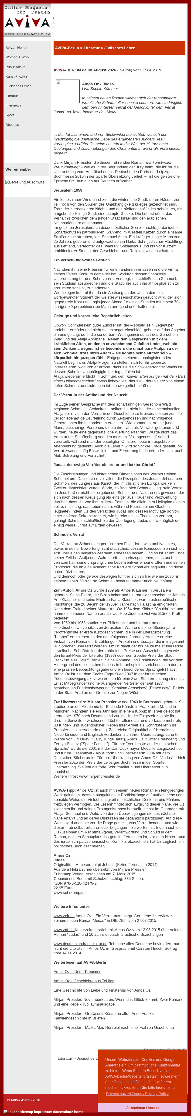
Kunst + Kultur (16, 76)
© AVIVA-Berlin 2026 (23, 1100)
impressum (43, 1112)
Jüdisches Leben (18, 86)
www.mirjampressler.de (99, 776)
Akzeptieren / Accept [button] (142, 1107)
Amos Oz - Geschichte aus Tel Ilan (84, 981)
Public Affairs (15, 67)
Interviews (13, 105)
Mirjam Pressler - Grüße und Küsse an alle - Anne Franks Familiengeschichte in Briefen (104, 1015)
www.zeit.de (64, 916)
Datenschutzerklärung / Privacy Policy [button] (137, 1094)
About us (12, 125)
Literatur (11, 96)
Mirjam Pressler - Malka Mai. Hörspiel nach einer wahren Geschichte (114, 1027)
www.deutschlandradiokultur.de (80, 944)
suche (14, 1112)
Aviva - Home (16, 48)
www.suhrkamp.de (69, 892)
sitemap (26, 1112)
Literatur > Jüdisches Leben (82, 1058)
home (78, 1112)
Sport (9, 115)
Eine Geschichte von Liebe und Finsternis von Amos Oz (102, 990)
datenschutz (63, 1112)
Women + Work (17, 57)
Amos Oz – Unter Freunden (77, 971)
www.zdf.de (64, 930)
